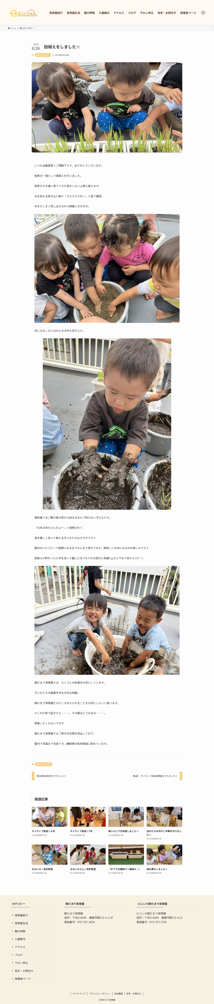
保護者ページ (23, 979)
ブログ (19, 955)
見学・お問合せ (24, 971)
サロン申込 (21, 963)
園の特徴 (20, 931)
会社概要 (118, 993)
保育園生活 (21, 923)
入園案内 (20, 939)
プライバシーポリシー (100, 993)
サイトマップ (79, 993)
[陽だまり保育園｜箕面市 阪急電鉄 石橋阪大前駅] (24, 13)
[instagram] (203, 13)
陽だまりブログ (42, 55)
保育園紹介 (21, 915)
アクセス (20, 947)
